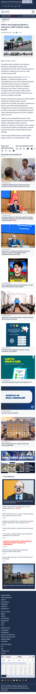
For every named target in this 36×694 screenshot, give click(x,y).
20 (20, 671)
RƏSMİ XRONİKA (5, 595)
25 (11, 673)
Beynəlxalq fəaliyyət (8, 637)
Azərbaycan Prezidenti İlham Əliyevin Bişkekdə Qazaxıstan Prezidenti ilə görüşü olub (17, 542)
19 (15, 671)
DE (8, 6)
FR (10, 6)
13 (20, 668)
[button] (18, 43)
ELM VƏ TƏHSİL (5, 611)
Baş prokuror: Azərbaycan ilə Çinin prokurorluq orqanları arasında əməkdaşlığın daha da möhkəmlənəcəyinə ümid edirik (16, 252)
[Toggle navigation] (33, 12)
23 (33, 671)
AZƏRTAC (13, 61)
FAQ (2, 646)
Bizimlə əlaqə (5, 628)
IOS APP (3, 653)
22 (29, 671)
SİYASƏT (3, 600)
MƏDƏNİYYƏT (5, 609)
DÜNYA (3, 616)
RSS (2, 649)
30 (33, 673)
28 (25, 673)
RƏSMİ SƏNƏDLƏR (6, 597)
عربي (15, 6)
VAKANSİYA (4, 641)
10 (5, 668)
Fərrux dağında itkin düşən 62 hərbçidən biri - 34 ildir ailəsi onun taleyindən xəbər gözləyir (17, 285)
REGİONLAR (4, 604)
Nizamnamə (5, 632)
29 (29, 673)
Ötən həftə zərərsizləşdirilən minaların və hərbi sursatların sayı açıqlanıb (15, 350)
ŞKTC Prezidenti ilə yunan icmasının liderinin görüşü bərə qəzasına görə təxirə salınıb (17, 514)
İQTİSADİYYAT (5, 602)
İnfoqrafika (5, 620)
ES (12, 6)
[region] (18, 534)
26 (15, 673)
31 (5, 676)
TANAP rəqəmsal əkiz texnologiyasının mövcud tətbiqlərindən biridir (16, 507)
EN (6, 6)
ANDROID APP (5, 651)
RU (3, 6)
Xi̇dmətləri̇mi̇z (5, 639)
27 (20, 673)
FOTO (2, 625)
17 (5, 671)
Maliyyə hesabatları (8, 635)
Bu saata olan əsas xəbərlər (10, 413)
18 (11, 671)
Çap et (14, 32)
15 (29, 668)
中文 (19, 6)
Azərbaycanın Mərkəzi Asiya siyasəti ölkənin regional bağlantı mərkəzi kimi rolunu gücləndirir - (17, 522)
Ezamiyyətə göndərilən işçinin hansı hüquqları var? (17, 382)
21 (25, 671)
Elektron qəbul (6, 644)
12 (15, 668)
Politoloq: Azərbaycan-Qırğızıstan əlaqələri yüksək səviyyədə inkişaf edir (18, 501)
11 (11, 668)
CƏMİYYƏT (5, 20)
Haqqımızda (5, 630)
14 (25, 668)
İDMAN (3, 614)
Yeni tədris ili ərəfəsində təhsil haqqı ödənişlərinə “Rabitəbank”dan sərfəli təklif (17, 534)
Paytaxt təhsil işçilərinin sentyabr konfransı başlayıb (17, 528)
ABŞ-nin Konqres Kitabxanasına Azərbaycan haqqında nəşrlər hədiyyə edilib (15, 550)
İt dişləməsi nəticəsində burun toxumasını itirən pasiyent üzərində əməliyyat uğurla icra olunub (16, 185)
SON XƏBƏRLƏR (8, 476)
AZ (1, 6)
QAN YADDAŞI (5, 618)
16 (33, 668)
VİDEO (3, 623)
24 (5, 673)
